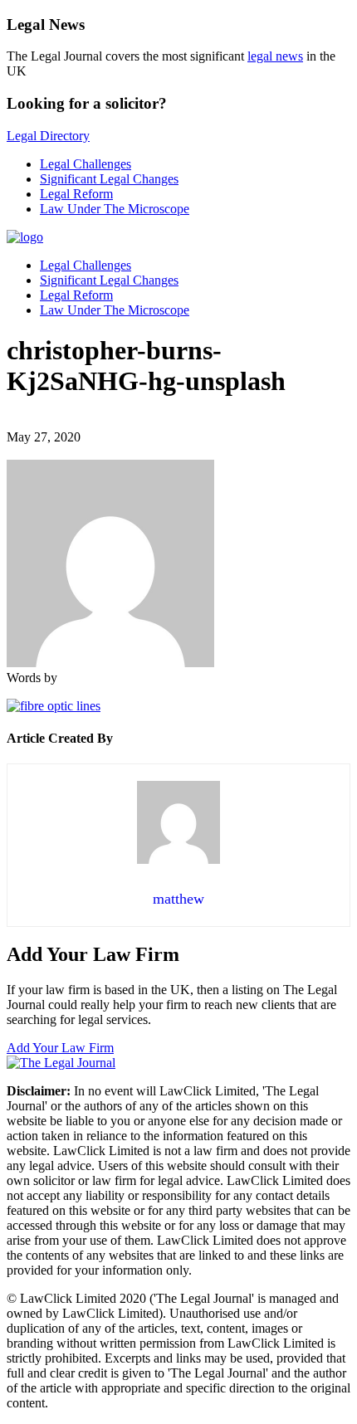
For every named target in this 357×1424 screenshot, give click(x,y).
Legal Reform (76, 194)
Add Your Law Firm (60, 1048)
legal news (275, 56)
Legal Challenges (85, 164)
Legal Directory (48, 136)
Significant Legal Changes (109, 179)
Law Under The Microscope (114, 209)
